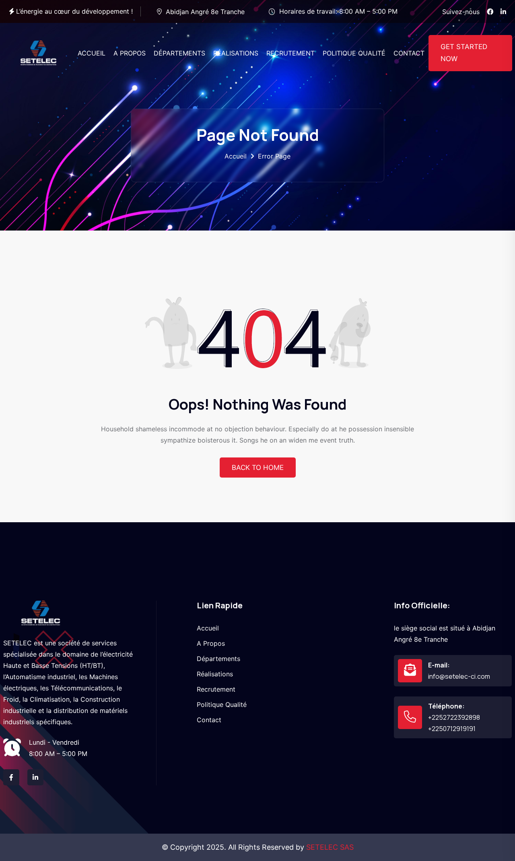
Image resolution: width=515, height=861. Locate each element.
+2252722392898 (454, 717)
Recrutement (216, 689)
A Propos (211, 643)
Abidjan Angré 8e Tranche (205, 12)
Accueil (236, 156)
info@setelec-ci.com (459, 676)
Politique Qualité (222, 704)
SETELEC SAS (330, 847)
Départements (218, 659)
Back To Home (258, 467)
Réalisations (215, 674)
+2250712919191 (452, 728)
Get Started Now (464, 53)
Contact (209, 720)
